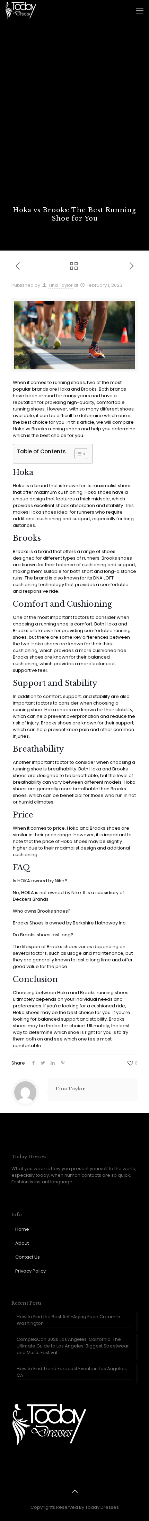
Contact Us (27, 1257)
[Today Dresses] (20, 10)
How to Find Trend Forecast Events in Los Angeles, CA (72, 1371)
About (22, 1243)
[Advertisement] (74, 127)
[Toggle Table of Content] (77, 454)
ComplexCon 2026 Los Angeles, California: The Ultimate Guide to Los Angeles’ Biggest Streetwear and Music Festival (73, 1346)
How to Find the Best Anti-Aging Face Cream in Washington (68, 1320)
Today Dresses (102, 1507)
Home (22, 1229)
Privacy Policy (30, 1271)
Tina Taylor (61, 285)
